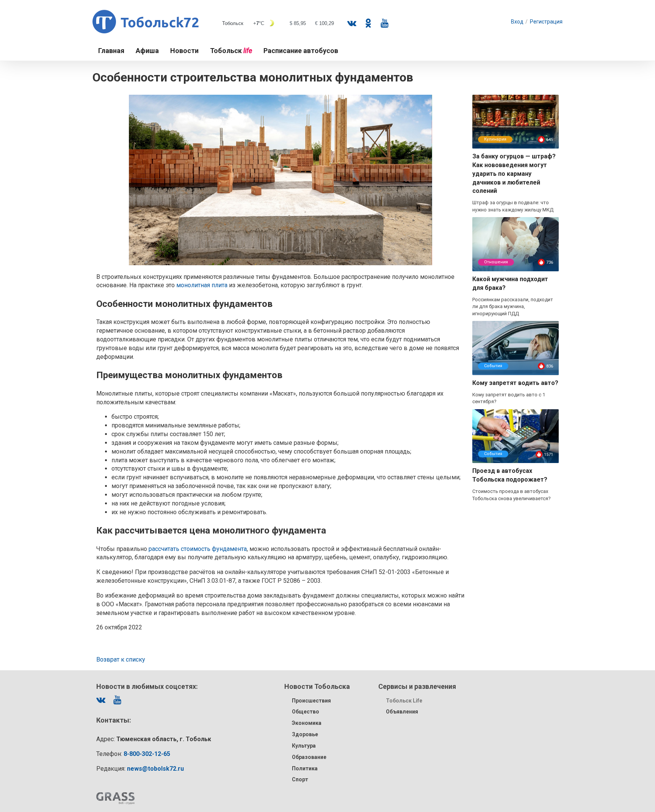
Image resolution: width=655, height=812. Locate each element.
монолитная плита (201, 285)
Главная (111, 51)
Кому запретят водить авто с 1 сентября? (508, 398)
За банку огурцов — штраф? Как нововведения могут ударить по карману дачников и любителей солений (514, 173)
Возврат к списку (120, 659)
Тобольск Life (404, 701)
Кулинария (495, 139)
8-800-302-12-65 (147, 753)
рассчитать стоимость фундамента (198, 548)
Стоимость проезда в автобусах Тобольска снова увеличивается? (511, 494)
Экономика (306, 723)
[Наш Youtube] (384, 23)
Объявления (402, 712)
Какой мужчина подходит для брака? (510, 283)
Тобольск (231, 51)
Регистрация (546, 22)
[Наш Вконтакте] (351, 23)
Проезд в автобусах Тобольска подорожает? (509, 475)
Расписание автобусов (300, 51)
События (493, 365)
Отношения (496, 262)
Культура (304, 746)
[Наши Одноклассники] (368, 23)
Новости (184, 51)
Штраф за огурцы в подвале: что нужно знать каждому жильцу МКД (512, 206)
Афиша (147, 51)
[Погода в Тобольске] (280, 23)
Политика (305, 768)
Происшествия (311, 701)
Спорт (300, 779)
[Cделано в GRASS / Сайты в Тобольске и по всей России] (115, 798)
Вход (517, 22)
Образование (309, 757)
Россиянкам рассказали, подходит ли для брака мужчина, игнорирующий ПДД (512, 306)
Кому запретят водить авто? (515, 382)
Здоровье (305, 734)
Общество (305, 712)
